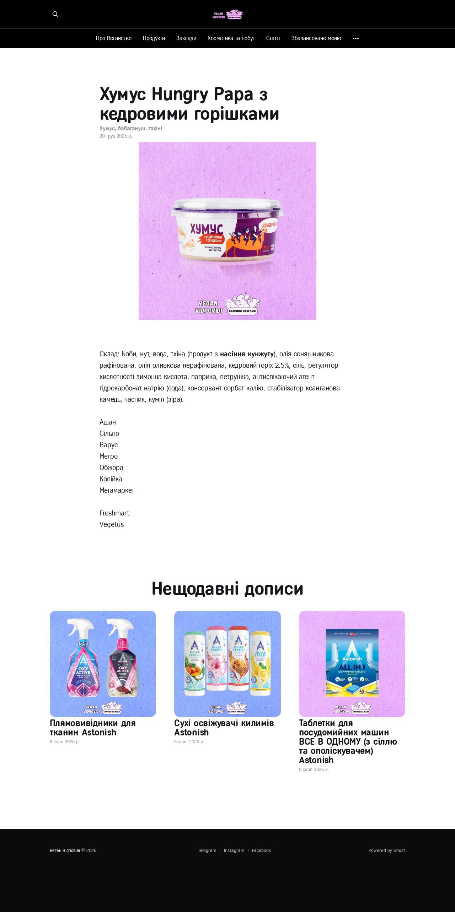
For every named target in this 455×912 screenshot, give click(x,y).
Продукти (154, 38)
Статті (273, 38)
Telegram (207, 850)
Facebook (261, 850)
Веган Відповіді (65, 850)
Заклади (186, 38)
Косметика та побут (231, 38)
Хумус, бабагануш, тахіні (131, 128)
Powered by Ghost (387, 850)
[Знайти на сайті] (55, 14)
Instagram (234, 850)
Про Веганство (114, 38)
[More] (355, 38)
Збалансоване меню (316, 38)
